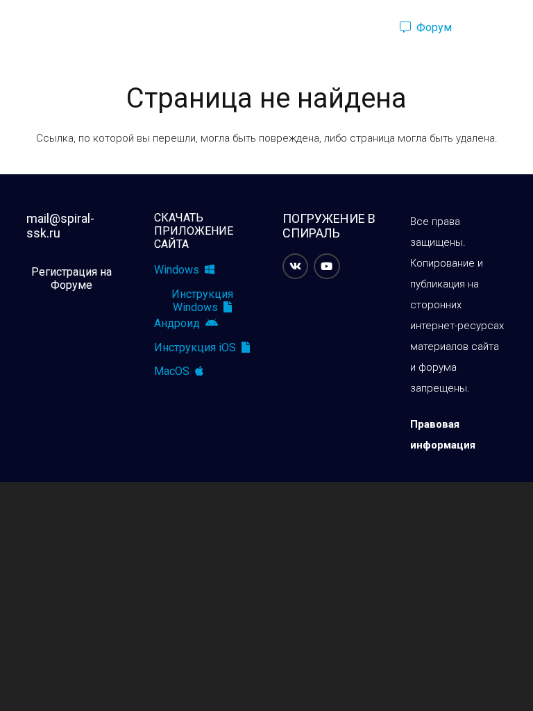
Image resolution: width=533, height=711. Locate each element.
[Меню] (17, 27)
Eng (493, 28)
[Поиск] (365, 27)
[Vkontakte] (295, 266)
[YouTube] (327, 266)
